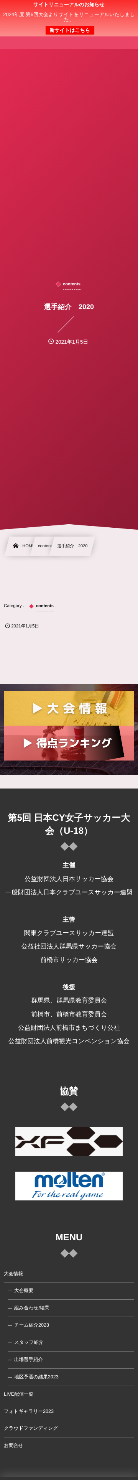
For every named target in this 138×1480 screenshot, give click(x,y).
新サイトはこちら (69, 30)
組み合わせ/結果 (31, 1307)
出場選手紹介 (28, 1359)
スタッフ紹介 (28, 1342)
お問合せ (13, 1445)
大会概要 (23, 1290)
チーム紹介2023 (31, 1325)
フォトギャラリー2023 (29, 1411)
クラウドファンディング (31, 1428)
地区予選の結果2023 (36, 1377)
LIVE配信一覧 (18, 1394)
